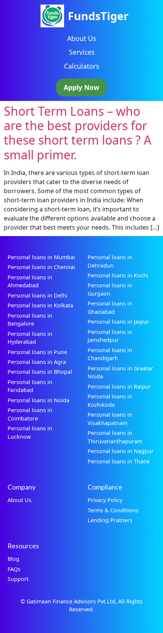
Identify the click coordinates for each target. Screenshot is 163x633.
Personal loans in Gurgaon (110, 289)
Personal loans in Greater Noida (120, 372)
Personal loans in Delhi (37, 295)
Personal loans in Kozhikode (110, 400)
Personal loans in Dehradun (110, 261)
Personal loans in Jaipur (118, 321)
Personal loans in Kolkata (40, 305)
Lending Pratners (110, 520)
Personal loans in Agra (37, 361)
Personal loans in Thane (119, 461)
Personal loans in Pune (37, 352)
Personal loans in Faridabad (30, 386)
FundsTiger (98, 15)
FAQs (14, 569)
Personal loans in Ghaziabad (110, 307)
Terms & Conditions (113, 510)
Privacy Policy (105, 500)
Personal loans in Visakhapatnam (110, 419)
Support (18, 579)
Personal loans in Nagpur (121, 451)
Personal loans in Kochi (118, 275)
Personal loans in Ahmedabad (30, 281)
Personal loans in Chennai (41, 267)
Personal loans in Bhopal (40, 371)
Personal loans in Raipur (119, 386)
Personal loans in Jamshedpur (110, 336)
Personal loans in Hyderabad (30, 338)
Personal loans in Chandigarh (110, 354)
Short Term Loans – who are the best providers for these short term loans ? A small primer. (77, 133)
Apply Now (81, 87)
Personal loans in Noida (38, 400)
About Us (81, 38)
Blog (13, 558)
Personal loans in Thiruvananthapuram (115, 437)
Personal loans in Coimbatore (30, 414)
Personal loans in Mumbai (41, 257)
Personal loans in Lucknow (30, 432)
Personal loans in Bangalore (30, 320)
